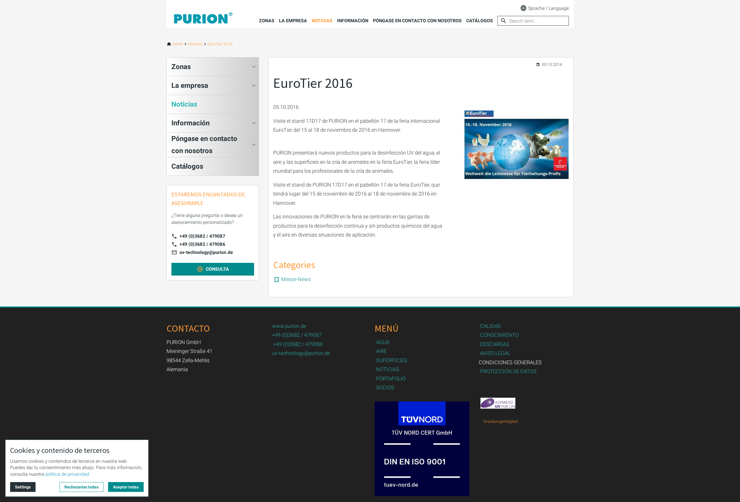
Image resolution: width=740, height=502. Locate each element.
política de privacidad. (67, 474)
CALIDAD (490, 326)
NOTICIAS (387, 369)
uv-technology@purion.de (206, 252)
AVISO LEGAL (495, 353)
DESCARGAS (494, 344)
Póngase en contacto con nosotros (417, 20)
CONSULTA (217, 269)
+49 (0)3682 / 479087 (202, 236)
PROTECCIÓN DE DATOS (508, 371)
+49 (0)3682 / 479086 (202, 244)
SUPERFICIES (391, 360)
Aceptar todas (126, 487)
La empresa (293, 20)
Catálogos (479, 20)
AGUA (382, 342)
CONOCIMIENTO (499, 335)
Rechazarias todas (81, 487)
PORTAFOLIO (391, 378)
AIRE (381, 351)
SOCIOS (385, 387)
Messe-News (296, 279)
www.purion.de (289, 326)
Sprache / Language (548, 8)
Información (352, 20)
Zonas (266, 20)
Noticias (322, 20)
